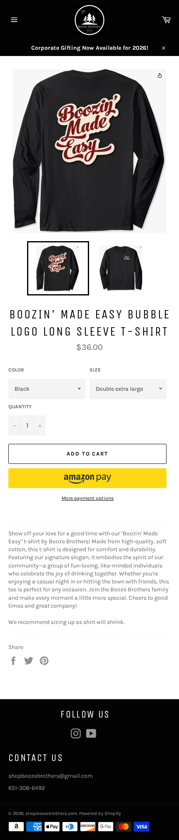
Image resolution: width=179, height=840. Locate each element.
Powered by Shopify (100, 813)
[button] (87, 478)
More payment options (88, 498)
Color (16, 370)
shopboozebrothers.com (51, 813)
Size (95, 370)
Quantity (20, 407)
